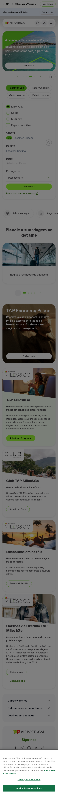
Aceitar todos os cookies (29, 788)
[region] (29, 771)
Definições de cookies (29, 779)
